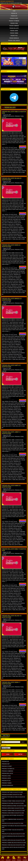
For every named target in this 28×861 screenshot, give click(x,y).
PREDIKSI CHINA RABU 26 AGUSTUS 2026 (13, 813)
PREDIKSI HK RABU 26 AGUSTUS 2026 (12, 794)
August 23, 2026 (7, 248)
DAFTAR (13, 860)
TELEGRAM (25, 860)
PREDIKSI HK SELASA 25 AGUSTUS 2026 (12, 823)
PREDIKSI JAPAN (14, 30)
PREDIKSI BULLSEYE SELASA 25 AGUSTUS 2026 (11, 179)
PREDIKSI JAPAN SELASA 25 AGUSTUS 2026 (13, 840)
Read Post (22, 146)
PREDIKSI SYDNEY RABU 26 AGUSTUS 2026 (13, 801)
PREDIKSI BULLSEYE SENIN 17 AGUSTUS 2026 (11, 683)
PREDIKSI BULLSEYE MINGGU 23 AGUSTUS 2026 (12, 299)
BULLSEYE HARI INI (7, 152)
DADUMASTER (17, 152)
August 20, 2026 (7, 435)
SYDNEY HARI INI (21, 170)
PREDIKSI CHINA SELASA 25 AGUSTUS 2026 (13, 845)
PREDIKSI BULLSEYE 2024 (15, 159)
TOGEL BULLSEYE (7, 172)
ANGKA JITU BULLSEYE (11, 147)
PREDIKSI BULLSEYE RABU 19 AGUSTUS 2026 (14, 549)
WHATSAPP (8, 860)
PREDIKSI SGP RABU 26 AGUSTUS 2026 (12, 792)
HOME (2, 860)
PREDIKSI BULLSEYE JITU (9, 536)
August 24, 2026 (7, 181)
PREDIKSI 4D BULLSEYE (8, 157)
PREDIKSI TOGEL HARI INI (14, 40)
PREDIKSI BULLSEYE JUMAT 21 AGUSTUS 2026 (11, 432)
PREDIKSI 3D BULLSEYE (14, 156)
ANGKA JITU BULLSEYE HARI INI (10, 149)
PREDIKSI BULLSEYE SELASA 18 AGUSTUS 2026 (11, 616)
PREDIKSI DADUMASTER (7, 1)
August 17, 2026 (7, 618)
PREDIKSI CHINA (14, 23)
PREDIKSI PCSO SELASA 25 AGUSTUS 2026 (13, 833)
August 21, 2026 (7, 368)
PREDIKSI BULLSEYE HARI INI (10, 161)
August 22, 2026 (7, 301)
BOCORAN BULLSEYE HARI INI (16, 151)
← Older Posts (5, 735)
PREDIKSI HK (14, 13)
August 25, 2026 (7, 114)
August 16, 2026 (7, 685)
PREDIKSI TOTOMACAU (14, 20)
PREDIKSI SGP (14, 16)
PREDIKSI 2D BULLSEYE (14, 528)
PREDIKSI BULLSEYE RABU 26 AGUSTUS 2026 (14, 112)
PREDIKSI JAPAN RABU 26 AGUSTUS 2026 (13, 808)
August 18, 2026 (7, 552)
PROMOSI (19, 860)
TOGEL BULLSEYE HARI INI (15, 544)
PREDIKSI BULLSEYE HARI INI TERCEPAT (15, 534)
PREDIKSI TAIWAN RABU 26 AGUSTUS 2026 (13, 810)
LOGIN (7, 754)
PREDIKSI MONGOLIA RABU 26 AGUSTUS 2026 (14, 805)
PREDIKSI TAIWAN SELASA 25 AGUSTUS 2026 (14, 842)
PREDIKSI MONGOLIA (14, 38)
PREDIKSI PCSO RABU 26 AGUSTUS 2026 (13, 803)
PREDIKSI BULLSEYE (14, 28)
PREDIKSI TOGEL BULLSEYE (9, 169)
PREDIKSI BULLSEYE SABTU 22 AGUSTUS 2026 (11, 366)
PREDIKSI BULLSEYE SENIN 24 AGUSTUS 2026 (11, 245)
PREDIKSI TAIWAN (14, 33)
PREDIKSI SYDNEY (14, 18)
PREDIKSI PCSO (14, 35)
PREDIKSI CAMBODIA (14, 25)
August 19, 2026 (7, 488)
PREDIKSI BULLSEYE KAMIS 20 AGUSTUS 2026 (11, 486)
